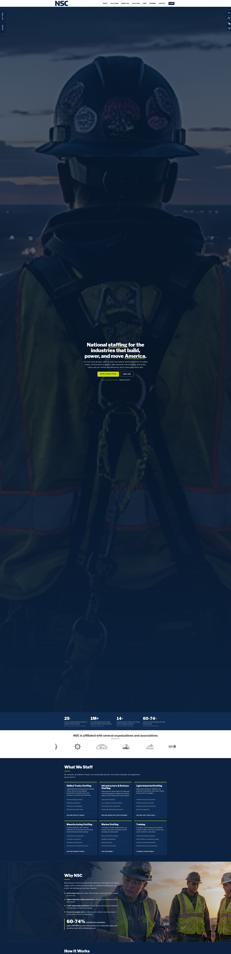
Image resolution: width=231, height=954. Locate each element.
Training (152, 3)
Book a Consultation (108, 374)
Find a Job (127, 374)
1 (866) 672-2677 (124, 380)
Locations (136, 3)
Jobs (144, 3)
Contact (162, 3)
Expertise (125, 3)
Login (171, 3)
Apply (3, 27)
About (105, 3)
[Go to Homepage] (62, 3)
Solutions (114, 3)
